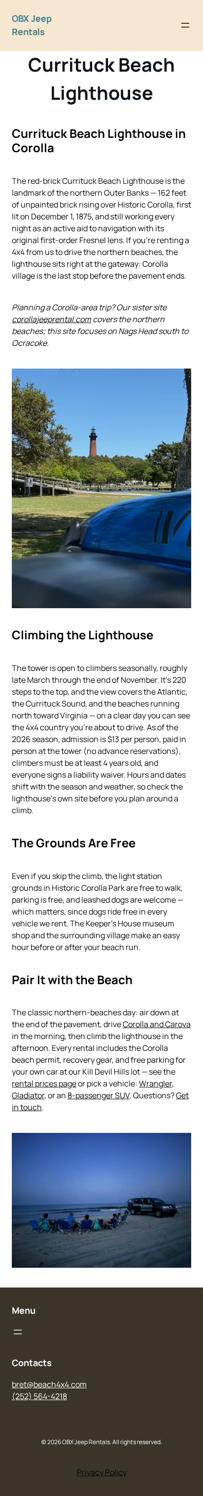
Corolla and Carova (157, 1024)
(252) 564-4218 (39, 1396)
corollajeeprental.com (51, 319)
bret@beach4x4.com (49, 1384)
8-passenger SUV (99, 1095)
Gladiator (28, 1095)
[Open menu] (185, 25)
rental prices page (44, 1083)
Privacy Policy (102, 1472)
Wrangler (155, 1083)
